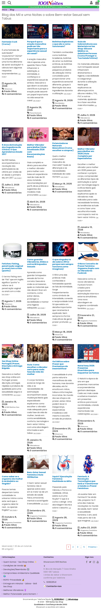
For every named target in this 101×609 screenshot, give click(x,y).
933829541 (51, 582)
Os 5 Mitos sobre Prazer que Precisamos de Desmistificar (60, 365)
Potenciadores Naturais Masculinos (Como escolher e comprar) (63, 147)
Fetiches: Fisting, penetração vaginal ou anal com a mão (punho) (12, 267)
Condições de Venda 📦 (14, 565)
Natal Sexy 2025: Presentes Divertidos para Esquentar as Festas (88, 369)
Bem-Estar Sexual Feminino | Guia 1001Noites (36, 474)
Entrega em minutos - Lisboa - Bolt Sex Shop (20, 585)
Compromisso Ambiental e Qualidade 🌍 (21, 574)
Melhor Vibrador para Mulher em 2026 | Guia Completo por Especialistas (86, 154)
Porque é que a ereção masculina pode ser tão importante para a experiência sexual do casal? (37, 47)
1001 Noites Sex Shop (54, 602)
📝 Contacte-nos (52, 586)
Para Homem (35, 113)
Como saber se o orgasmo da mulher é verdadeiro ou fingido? (12, 480)
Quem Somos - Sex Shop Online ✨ (20, 562)
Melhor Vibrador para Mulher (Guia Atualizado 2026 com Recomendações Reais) (36, 150)
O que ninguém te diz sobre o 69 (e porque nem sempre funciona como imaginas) (62, 264)
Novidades (59, 103)
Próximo (92, 547)
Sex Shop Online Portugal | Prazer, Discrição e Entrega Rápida (12, 365)
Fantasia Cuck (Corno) (9, 43)
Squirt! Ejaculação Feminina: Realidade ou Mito (62, 479)
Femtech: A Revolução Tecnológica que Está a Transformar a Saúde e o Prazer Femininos (88, 482)
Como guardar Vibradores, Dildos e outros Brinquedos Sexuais (37, 263)
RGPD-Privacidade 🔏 (13, 579)
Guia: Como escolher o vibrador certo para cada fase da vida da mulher (37, 369)
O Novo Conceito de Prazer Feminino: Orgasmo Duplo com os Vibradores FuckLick (88, 268)
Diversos (8, 89)
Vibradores (85, 118)
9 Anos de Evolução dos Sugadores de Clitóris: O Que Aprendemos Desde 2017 (12, 149)
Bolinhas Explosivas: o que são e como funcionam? (63, 44)
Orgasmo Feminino (88, 321)
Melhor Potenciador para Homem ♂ (20, 594)
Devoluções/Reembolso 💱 (16, 569)
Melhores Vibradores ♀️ (14, 590)
